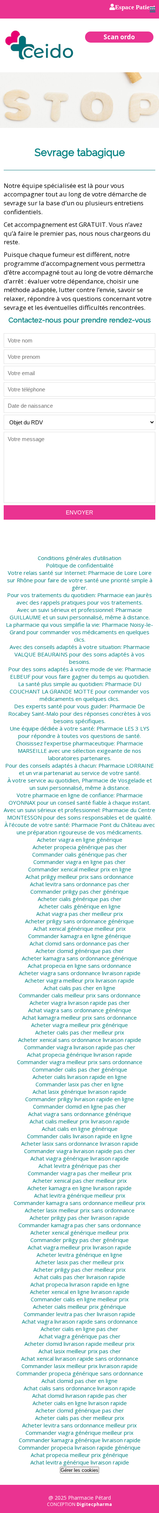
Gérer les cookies (79, 1470)
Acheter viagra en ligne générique (79, 839)
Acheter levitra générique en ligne (79, 1254)
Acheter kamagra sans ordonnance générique (79, 958)
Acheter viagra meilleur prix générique (79, 1025)
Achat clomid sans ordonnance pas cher (79, 943)
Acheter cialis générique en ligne (80, 906)
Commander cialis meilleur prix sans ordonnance (80, 995)
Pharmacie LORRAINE (126, 765)
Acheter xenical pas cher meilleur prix (80, 1180)
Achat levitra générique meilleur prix (79, 1195)
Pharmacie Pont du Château (106, 824)
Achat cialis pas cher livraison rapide (79, 1277)
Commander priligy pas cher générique (79, 891)
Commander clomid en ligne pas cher (79, 1106)
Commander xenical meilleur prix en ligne (79, 869)
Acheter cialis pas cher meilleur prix (79, 1032)
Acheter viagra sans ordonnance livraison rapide (80, 973)
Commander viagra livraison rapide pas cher (79, 1047)
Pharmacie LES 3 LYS (123, 728)
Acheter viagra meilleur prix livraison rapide (79, 980)
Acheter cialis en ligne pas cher (79, 1328)
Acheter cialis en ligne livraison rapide (80, 1403)
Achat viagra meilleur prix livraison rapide (79, 1247)
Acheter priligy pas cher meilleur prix (79, 1269)
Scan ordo (119, 37)
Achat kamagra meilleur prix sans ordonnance (79, 1017)
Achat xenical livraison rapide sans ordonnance (79, 1358)
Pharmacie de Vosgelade (113, 780)
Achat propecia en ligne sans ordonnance (79, 965)
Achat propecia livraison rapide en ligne (79, 1284)
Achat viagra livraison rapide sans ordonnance (80, 1321)
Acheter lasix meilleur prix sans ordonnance (80, 1210)
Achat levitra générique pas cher (79, 1165)
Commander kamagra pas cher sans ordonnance (79, 1225)
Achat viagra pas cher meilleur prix (79, 913)
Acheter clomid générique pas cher (79, 950)
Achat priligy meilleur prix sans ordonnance (79, 876)
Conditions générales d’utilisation (79, 558)
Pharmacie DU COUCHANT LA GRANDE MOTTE (75, 687)
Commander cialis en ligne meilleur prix (80, 1299)
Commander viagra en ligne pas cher (79, 861)
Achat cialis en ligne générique (80, 1128)
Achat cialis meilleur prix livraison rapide (79, 1121)
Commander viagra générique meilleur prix (79, 1432)
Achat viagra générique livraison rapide (79, 1158)
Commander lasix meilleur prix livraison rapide (79, 1366)
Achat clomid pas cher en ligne (79, 1380)
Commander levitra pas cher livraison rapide (79, 1314)
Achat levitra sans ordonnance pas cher (79, 884)
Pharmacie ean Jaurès (124, 595)
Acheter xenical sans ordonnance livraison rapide (79, 1039)
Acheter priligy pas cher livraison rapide (79, 1217)
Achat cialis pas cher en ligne (79, 987)
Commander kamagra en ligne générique (79, 936)
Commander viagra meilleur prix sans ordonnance (79, 1062)
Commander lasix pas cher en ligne (79, 1084)
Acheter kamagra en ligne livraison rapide (79, 1188)
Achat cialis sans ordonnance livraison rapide (80, 1388)
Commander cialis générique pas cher (79, 854)
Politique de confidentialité (80, 565)
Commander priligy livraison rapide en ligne (79, 1099)
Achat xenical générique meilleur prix (79, 928)
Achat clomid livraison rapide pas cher (79, 1395)
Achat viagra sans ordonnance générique (79, 1010)
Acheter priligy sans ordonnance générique (79, 921)
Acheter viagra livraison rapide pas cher (80, 1002)
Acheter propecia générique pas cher (80, 847)
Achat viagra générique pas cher (80, 1336)
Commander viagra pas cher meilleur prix (80, 1173)
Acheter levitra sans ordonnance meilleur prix (79, 1425)
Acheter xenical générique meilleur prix (79, 1232)
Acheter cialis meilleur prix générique (79, 1306)
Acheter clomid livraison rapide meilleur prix (79, 1343)
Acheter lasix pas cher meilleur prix (79, 1262)
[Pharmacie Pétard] (40, 44)
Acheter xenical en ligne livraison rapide (79, 1291)
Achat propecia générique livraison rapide (79, 1054)
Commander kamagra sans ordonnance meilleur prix (79, 1202)
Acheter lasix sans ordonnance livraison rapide (79, 1143)
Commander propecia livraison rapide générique (79, 1447)
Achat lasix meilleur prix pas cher (79, 1351)
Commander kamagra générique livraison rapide (80, 1440)
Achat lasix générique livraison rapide (79, 1091)
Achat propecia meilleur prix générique (79, 1455)
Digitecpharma (94, 1504)
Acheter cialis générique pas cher (80, 899)
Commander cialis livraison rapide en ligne (79, 1136)
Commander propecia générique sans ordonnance (79, 1373)
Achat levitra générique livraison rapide (79, 1462)
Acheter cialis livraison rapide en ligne (80, 1076)
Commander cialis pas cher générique (79, 1069)
